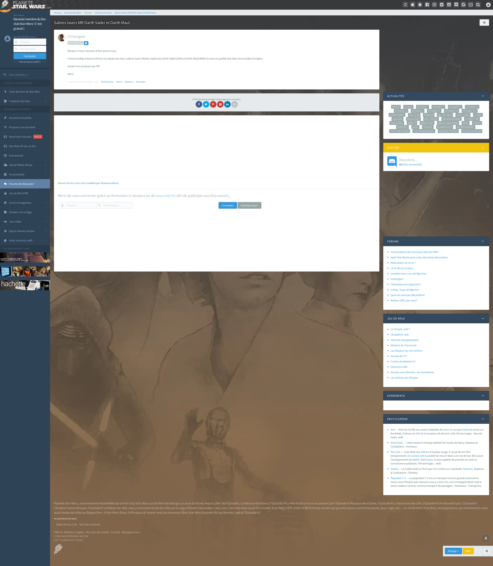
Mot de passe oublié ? (29, 61)
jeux (384, 508)
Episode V (417, 111)
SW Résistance (465, 127)
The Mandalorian (424, 131)
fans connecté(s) (410, 161)
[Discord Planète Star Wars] (456, 4)
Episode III (455, 106)
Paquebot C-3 (398, 478)
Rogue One (427, 123)
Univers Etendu (448, 131)
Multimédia (431, 119)
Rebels (412, 123)
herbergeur (397, 279)
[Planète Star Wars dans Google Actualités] (463, 4)
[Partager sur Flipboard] (220, 104)
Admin (119, 81)
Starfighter (444, 127)
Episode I (422, 106)
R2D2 (297, 508)
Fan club (414, 115)
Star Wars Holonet (89, 524)
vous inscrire (166, 195)
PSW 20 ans (397, 123)
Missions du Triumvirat (403, 345)
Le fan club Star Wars (18, 83)
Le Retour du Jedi (115, 508)
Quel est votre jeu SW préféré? (408, 295)
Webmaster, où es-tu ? (403, 262)
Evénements (397, 115)
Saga (465, 123)
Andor (396, 106)
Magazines (413, 119)
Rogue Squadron (448, 123)
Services (402, 127)
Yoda (465, 429)
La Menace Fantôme (254, 503)
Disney (199, 503)
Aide (468, 551)
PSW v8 (58, 532)
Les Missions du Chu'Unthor (406, 350)
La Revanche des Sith (407, 503)
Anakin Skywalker (200, 508)
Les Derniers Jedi (229, 512)
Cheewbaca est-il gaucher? (406, 284)
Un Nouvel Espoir (450, 503)
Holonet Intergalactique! (405, 340)
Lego (391, 508)
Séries (477, 123)
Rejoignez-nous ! (131, 532)
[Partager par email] (234, 104)
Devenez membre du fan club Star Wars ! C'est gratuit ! (29, 24)
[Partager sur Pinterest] (213, 104)
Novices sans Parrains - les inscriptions (412, 372)
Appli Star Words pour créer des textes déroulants (419, 257)
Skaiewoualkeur (110, 183)
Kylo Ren (277, 508)
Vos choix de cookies (97, 532)
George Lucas (178, 503)
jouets (375, 508)
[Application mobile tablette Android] (420, 4)
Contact (115, 532)
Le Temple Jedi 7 (400, 329)
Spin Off (428, 127)
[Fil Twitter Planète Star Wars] (441, 4)
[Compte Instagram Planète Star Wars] (434, 4)
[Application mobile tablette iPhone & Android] (405, 4)
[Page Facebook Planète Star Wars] (427, 4)
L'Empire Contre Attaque (70, 508)
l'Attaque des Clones (362, 503)
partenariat (16, 248)
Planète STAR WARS (30, 5)
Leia (224, 508)
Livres (478, 115)
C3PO (288, 508)
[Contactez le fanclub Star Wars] (471, 4)
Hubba (394, 469)
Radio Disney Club (66, 524)
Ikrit (393, 429)
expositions (450, 508)
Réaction (129, 81)
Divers (408, 106)
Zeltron (425, 452)
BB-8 (307, 508)
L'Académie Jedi (400, 334)
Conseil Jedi (417, 455)
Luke (217, 508)
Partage (452, 551)
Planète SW (472, 119)
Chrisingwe (76, 36)
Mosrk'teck (397, 442)
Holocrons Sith (399, 367)
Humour (428, 115)
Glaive (429, 459)
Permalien (141, 81)
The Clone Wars (399, 131)
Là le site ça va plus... (402, 268)
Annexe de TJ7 (399, 356)
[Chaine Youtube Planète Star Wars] (449, 4)
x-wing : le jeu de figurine (404, 289)
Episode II (438, 106)
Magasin (397, 119)
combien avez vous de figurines (408, 273)
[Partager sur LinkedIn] (227, 104)
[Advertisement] (215, 146)
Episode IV (472, 106)
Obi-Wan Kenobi (451, 119)
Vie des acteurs (471, 131)
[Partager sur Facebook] (199, 104)
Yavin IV (447, 429)
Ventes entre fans (76, 183)
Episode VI (434, 111)
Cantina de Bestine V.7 (403, 361)
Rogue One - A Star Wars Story (107, 512)
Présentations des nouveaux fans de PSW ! (415, 252)
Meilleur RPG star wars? (404, 300)
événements (471, 508)
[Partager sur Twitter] (206, 104)
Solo (415, 127)
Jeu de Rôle (445, 115)
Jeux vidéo (463, 115)
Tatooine (468, 469)
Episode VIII (469, 111)
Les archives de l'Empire (404, 377)
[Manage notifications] (486, 538)
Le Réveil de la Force (300, 503)
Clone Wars (429, 508)
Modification (107, 81)
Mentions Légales (74, 532)
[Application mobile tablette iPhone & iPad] (412, 4)
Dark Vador (263, 508)
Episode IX (401, 111)
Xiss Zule (396, 452)
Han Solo (234, 508)
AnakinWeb (106, 503)
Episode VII (451, 111)
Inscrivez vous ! (249, 205)
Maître (416, 459)
